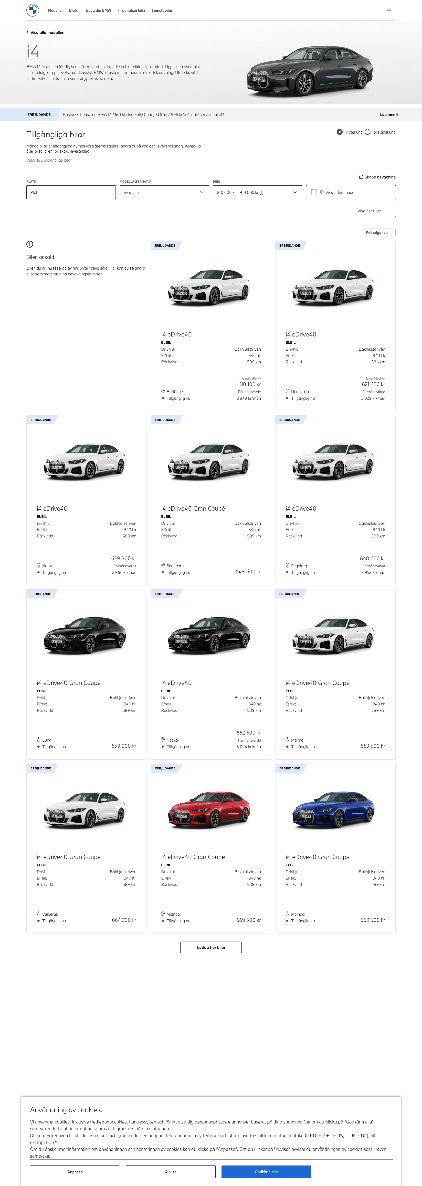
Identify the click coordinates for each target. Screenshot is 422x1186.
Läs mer (387, 114)
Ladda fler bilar (211, 947)
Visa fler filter (369, 210)
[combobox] (164, 192)
